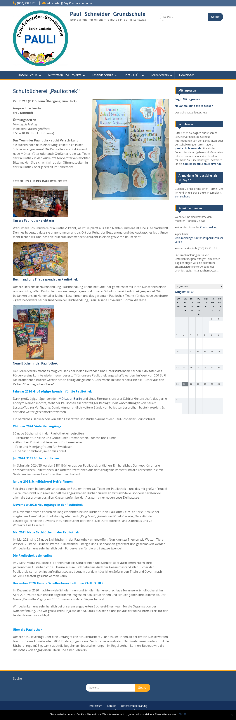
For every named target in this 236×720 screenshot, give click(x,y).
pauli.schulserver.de (188, 148)
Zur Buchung (182, 196)
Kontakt (111, 706)
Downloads (187, 75)
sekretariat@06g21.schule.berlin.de (69, 3)
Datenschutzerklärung (134, 706)
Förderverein (160, 75)
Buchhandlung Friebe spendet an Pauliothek (45, 279)
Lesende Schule (102, 75)
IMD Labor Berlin (70, 399)
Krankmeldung (208, 227)
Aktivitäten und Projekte (64, 75)
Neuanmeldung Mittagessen (194, 106)
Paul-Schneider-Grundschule (107, 14)
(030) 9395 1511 (27, 3)
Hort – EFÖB (132, 75)
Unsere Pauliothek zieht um (33, 220)
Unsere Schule (28, 75)
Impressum (95, 706)
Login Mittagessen (187, 99)
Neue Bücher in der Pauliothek (35, 363)
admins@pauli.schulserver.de (202, 164)
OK (181, 714)
